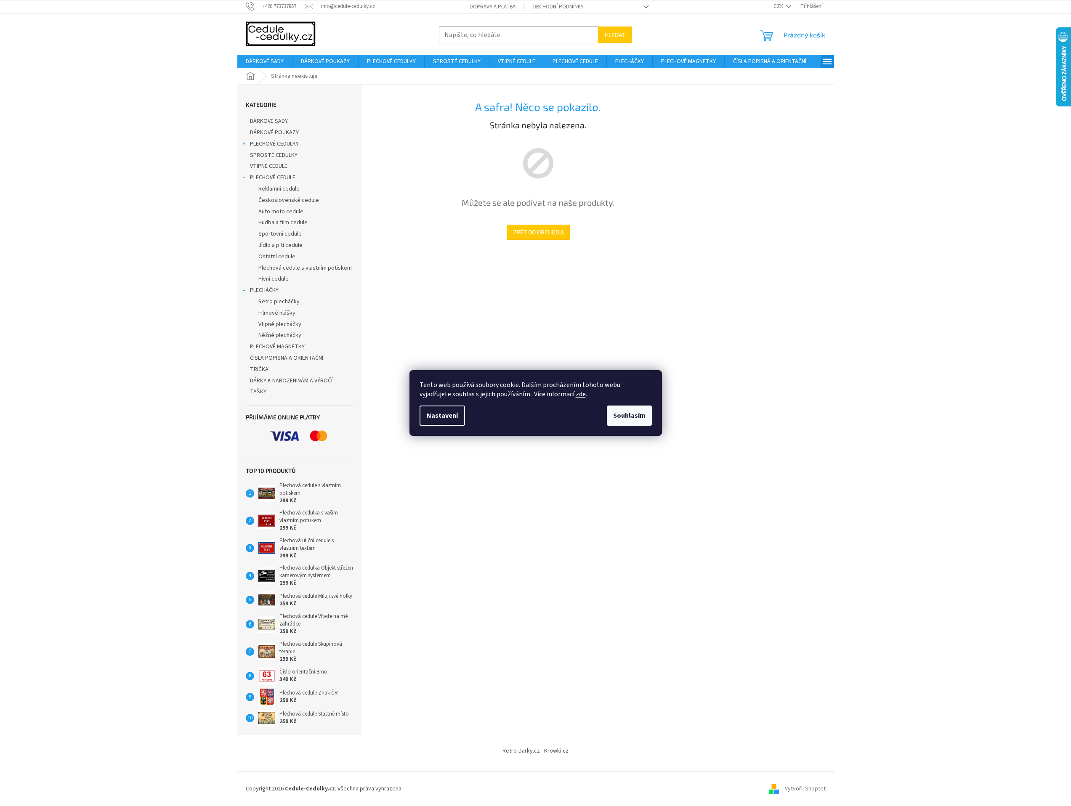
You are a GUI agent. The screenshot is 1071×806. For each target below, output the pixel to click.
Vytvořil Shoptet (805, 789)
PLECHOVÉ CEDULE (272, 177)
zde (581, 394)
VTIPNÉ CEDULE (268, 166)
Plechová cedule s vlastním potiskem (305, 268)
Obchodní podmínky (558, 7)
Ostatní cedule (276, 256)
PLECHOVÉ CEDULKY (274, 144)
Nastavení (442, 415)
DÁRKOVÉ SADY (269, 121)
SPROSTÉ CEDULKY (274, 155)
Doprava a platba (493, 7)
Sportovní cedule (280, 234)
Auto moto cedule (280, 211)
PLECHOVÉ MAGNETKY (277, 346)
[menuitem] (264, 61)
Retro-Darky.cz (521, 751)
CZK (778, 6)
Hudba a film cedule (283, 222)
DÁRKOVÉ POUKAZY (274, 132)
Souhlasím (629, 415)
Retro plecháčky (279, 301)
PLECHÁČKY (264, 290)
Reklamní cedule (279, 189)
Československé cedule (288, 200)
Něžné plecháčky (279, 335)
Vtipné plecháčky (279, 324)
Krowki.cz (556, 751)
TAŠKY (258, 391)
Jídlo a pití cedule (280, 245)
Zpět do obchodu (538, 232)
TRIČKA (259, 369)
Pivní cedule (273, 279)
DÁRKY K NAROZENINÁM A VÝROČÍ (291, 380)
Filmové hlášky (276, 313)
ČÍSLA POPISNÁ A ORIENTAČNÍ (286, 358)
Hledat (615, 34)
